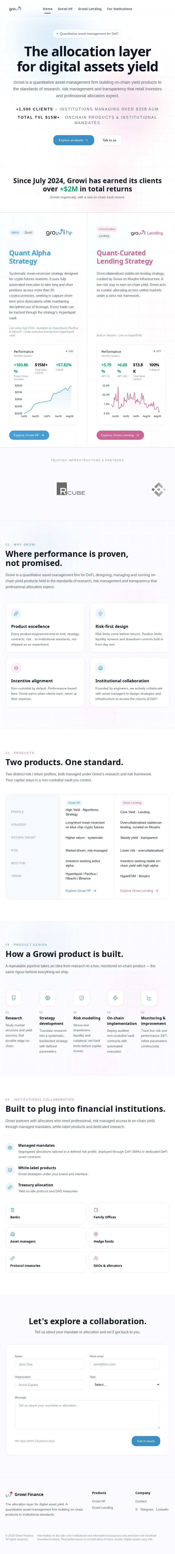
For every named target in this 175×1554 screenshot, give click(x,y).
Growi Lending (90, 9)
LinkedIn (162, 1509)
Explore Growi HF (26, 435)
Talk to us (109, 140)
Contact (141, 1501)
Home (48, 9)
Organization (23, 1377)
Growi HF (65, 9)
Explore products (71, 140)
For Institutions (119, 9)
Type (93, 1377)
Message (20, 1397)
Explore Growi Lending (117, 435)
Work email (97, 1356)
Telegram (147, 1509)
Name (18, 1356)
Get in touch (146, 1441)
